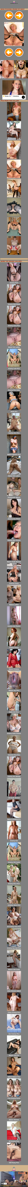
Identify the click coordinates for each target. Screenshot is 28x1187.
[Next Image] (19, 20)
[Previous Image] (9, 20)
